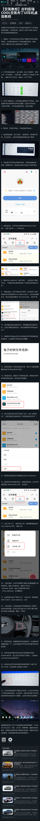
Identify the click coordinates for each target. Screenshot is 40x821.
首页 (2, 5)
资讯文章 (9, 5)
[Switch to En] (34, 1)
